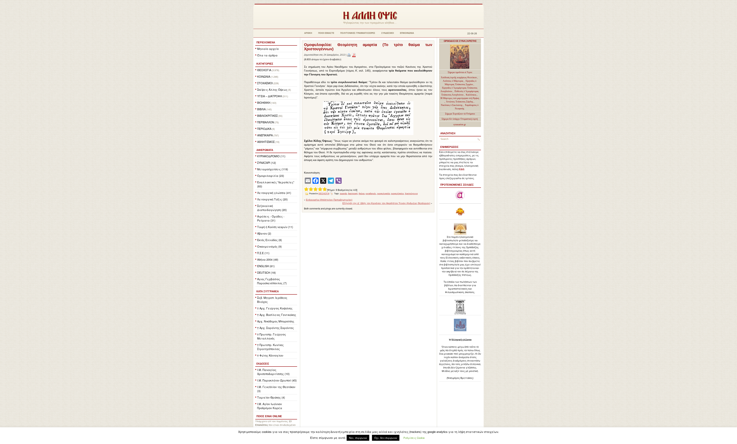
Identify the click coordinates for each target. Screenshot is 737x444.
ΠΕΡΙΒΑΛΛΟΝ (265, 122)
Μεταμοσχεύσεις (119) (272, 169)
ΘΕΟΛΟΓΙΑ (264, 70)
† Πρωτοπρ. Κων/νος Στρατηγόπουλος (270, 347)
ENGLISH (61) (266, 266)
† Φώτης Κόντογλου (270, 355)
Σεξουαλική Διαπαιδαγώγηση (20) (272, 208)
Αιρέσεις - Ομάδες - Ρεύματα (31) (270, 218)
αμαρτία (343, 193)
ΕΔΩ (461, 169)
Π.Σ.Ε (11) (263, 253)
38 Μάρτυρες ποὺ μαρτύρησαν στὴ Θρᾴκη (459, 98)
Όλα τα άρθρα (267, 55)
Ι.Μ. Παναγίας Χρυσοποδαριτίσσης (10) (273, 372)
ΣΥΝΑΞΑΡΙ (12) (266, 163)
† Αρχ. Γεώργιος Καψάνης (274, 308)
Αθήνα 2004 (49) (267, 259)
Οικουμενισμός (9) (269, 246)
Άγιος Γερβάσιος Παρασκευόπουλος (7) (272, 281)
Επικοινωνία (407, 33)
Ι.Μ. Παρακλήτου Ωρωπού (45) (277, 380)
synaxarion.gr (459, 124)
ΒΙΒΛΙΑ (261, 109)
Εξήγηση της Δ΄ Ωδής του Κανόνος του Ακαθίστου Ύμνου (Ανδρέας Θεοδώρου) (386, 203)
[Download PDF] (353, 55)
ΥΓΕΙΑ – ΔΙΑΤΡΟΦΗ (269, 96)
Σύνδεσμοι (387, 33)
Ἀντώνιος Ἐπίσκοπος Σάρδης (459, 101)
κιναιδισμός (371, 193)
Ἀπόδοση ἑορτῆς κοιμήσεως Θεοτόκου (459, 77)
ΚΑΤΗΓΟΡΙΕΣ (264, 63)
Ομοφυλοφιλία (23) (270, 176)
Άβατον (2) (264, 233)
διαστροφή (353, 193)
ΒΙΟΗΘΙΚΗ (263, 103)
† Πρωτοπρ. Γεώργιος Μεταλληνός (271, 336)
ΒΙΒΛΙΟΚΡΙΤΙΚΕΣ (267, 116)
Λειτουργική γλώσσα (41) (274, 193)
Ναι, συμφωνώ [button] (358, 438)
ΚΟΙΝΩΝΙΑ (263, 76)
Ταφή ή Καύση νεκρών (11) (275, 227)
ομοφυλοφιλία (383, 193)
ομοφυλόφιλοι (397, 193)
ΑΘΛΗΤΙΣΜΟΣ (266, 142)
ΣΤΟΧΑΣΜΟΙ (265, 83)
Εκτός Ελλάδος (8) (269, 240)
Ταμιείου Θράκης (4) (271, 397)
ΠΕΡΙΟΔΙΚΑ (264, 129)
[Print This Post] (349, 55)
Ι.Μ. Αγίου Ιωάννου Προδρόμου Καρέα (269, 406)
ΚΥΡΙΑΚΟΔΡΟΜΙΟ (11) (271, 156)
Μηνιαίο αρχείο (268, 49)
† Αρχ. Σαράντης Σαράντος (275, 328)
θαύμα (361, 193)
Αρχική (308, 33)
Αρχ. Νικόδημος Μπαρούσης (275, 321)
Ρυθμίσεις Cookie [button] (414, 438)
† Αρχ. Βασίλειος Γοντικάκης (276, 315)
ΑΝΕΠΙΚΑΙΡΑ (265, 135)
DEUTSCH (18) (266, 272)
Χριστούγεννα (411, 193)
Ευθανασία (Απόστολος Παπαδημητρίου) (329, 199)
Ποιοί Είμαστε (326, 33)
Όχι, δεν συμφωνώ (385, 438)
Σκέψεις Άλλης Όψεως (272, 89)
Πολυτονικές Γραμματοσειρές (357, 33)
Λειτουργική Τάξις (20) (272, 199)
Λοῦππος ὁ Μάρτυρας (453, 81)
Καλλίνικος (471, 94)
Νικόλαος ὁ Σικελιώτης (452, 105)
